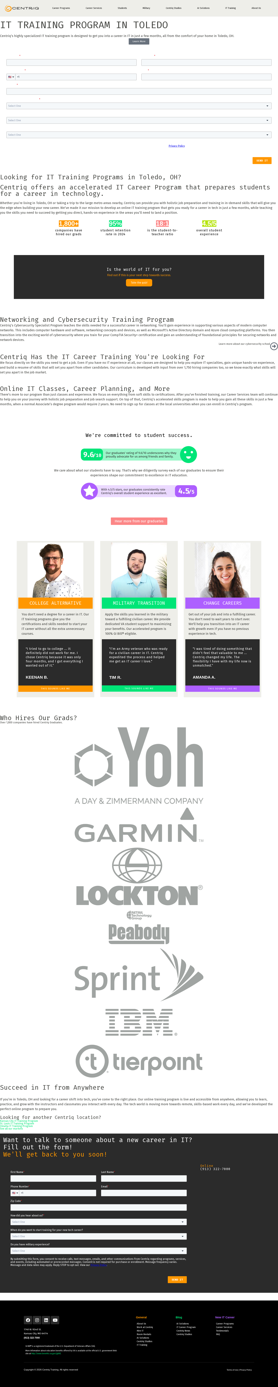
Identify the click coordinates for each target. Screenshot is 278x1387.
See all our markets (11, 1128)
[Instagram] (37, 1320)
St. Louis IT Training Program (17, 1123)
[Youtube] (55, 1320)
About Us (256, 8)
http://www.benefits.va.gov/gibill (46, 1353)
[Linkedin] (46, 1320)
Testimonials (222, 1330)
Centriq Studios (173, 8)
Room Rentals (144, 1334)
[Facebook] (28, 1320)
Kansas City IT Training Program (19, 1120)
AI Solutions (203, 8)
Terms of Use (232, 1370)
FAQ (218, 1334)
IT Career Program (186, 1327)
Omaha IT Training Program (16, 1126)
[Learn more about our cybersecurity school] (274, 346)
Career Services (94, 8)
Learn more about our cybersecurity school (244, 343)
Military (146, 8)
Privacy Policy (246, 1370)
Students (122, 8)
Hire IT (140, 1330)
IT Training (230, 8)
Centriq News (183, 1330)
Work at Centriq (145, 1327)
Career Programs (61, 8)
